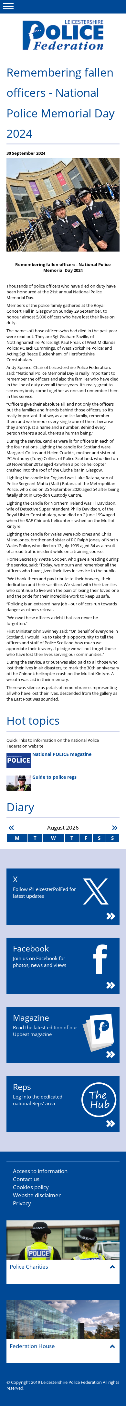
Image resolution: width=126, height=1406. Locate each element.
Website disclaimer (37, 1195)
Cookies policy (31, 1187)
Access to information (40, 1171)
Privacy (22, 1203)
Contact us (26, 1179)
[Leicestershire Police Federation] (63, 35)
